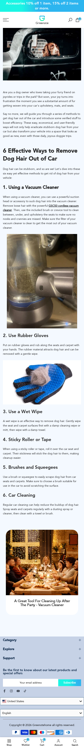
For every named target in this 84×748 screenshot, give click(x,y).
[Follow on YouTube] (18, 688)
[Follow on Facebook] (4, 688)
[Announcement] (42, 3)
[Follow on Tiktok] (25, 688)
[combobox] (42, 698)
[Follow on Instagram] (11, 688)
